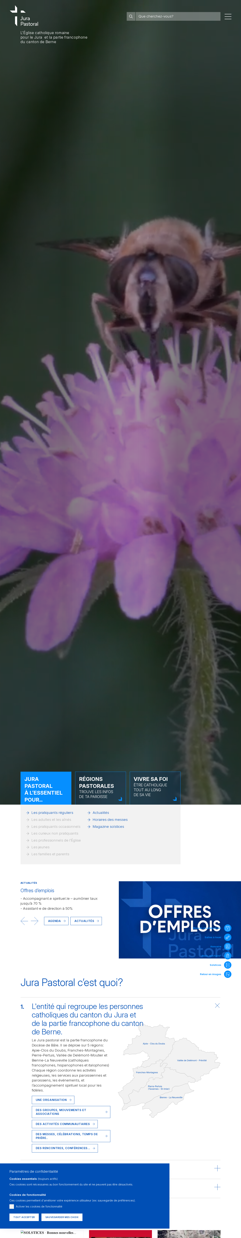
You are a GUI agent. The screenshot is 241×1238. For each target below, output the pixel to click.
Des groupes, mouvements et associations (61, 1112)
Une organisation (51, 1100)
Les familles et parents (50, 854)
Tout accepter (24, 1217)
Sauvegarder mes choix (62, 1217)
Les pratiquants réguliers (52, 812)
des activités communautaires (63, 1124)
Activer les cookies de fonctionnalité (39, 1206)
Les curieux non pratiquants (54, 833)
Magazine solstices (108, 826)
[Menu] (228, 16)
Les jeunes (40, 847)
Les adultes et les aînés (51, 819)
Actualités (101, 812)
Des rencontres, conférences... (63, 1148)
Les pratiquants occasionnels (55, 826)
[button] (24, 921)
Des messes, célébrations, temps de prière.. (67, 1136)
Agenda (54, 921)
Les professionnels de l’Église (56, 840)
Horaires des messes (110, 819)
